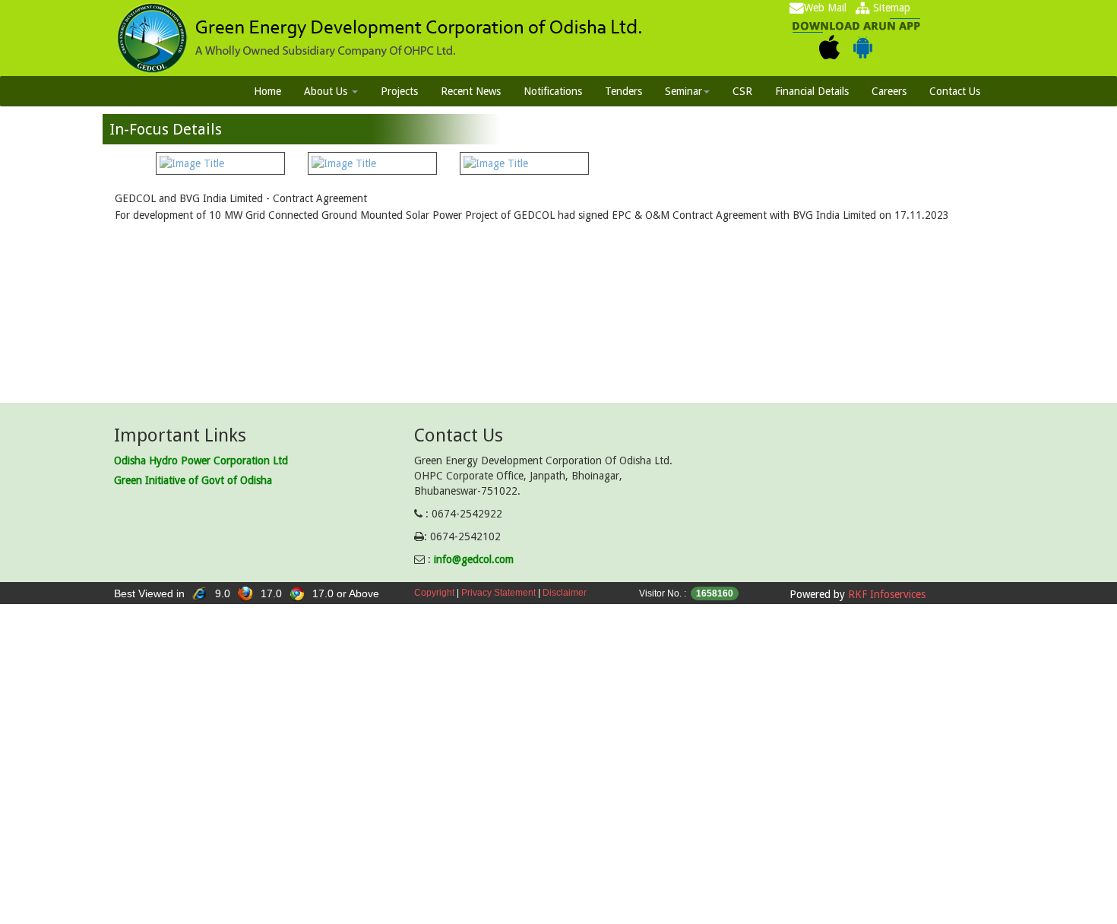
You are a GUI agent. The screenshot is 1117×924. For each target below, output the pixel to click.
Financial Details (812, 91)
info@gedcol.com (474, 559)
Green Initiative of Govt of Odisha (193, 480)
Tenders (623, 91)
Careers (889, 91)
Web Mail (825, 8)
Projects (399, 91)
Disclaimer (565, 592)
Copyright (434, 592)
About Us (327, 91)
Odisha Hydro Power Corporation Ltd (201, 460)
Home (267, 91)
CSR (742, 91)
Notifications (553, 91)
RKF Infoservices (887, 594)
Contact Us (954, 91)
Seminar (683, 91)
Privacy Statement (498, 592)
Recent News (471, 91)
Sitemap (890, 8)
